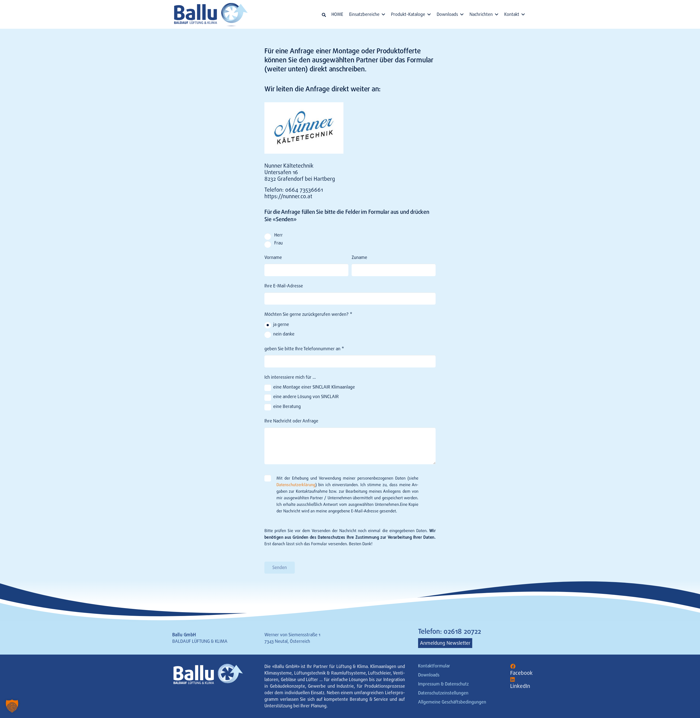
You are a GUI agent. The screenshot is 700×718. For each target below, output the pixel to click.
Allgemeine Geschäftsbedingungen (452, 702)
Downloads (428, 675)
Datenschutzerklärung (295, 485)
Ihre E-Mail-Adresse (283, 286)
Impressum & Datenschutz (443, 684)
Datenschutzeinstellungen (443, 693)
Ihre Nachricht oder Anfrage (291, 421)
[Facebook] (512, 666)
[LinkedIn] (512, 679)
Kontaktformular (434, 666)
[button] (323, 15)
